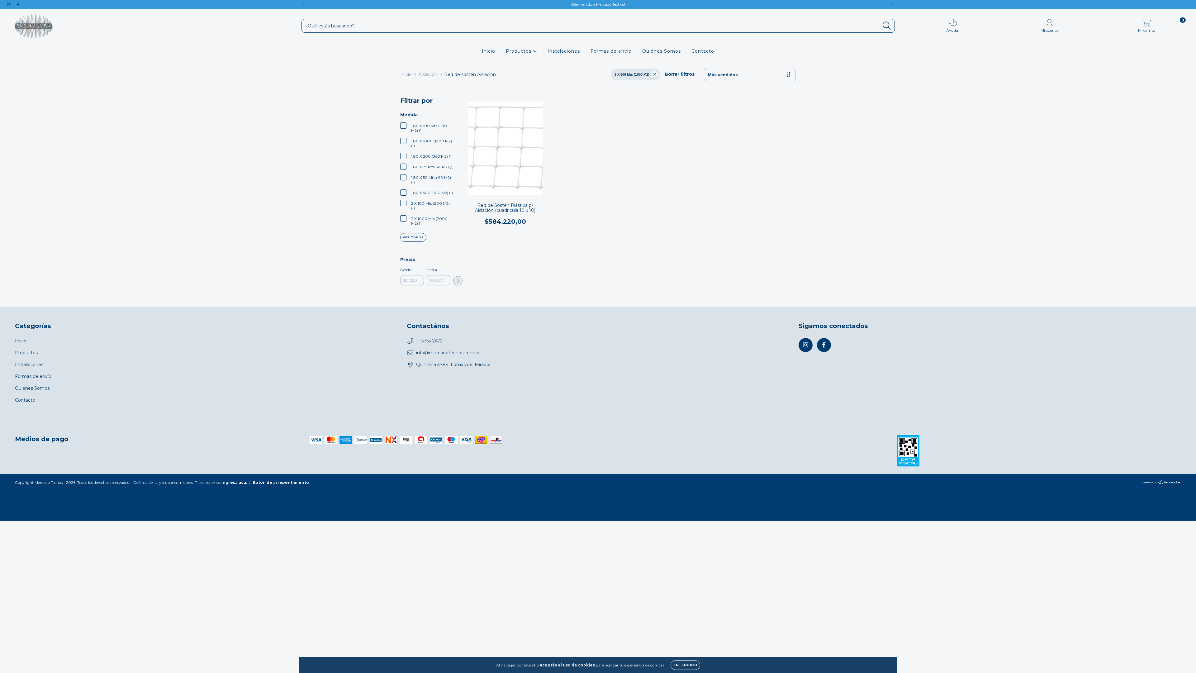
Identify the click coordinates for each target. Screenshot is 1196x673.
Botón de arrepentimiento (281, 482)
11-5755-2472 (429, 341)
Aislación (428, 74)
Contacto (702, 51)
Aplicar (458, 280)
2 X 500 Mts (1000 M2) (632, 74)
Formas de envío (611, 51)
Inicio (488, 51)
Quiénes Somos (661, 51)
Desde (405, 269)
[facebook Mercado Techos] (18, 4)
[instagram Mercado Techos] (9, 4)
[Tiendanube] (1161, 482)
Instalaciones (564, 51)
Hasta (432, 269)
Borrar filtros (680, 74)
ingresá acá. (234, 482)
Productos (519, 51)
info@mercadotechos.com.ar (447, 353)
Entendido (685, 665)
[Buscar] (887, 25)
